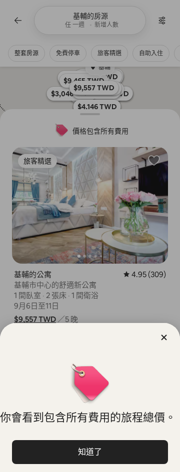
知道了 (90, 452)
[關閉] (164, 337)
